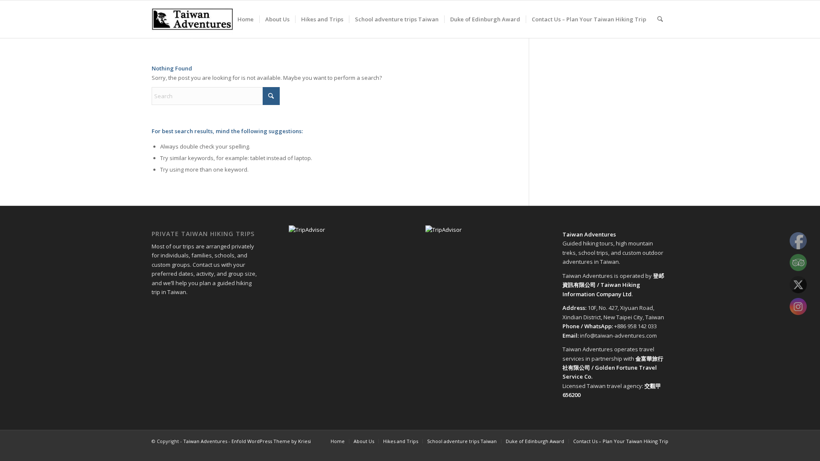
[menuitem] (245, 19)
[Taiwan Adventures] (192, 19)
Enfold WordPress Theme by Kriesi (271, 441)
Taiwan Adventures (205, 441)
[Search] (660, 19)
